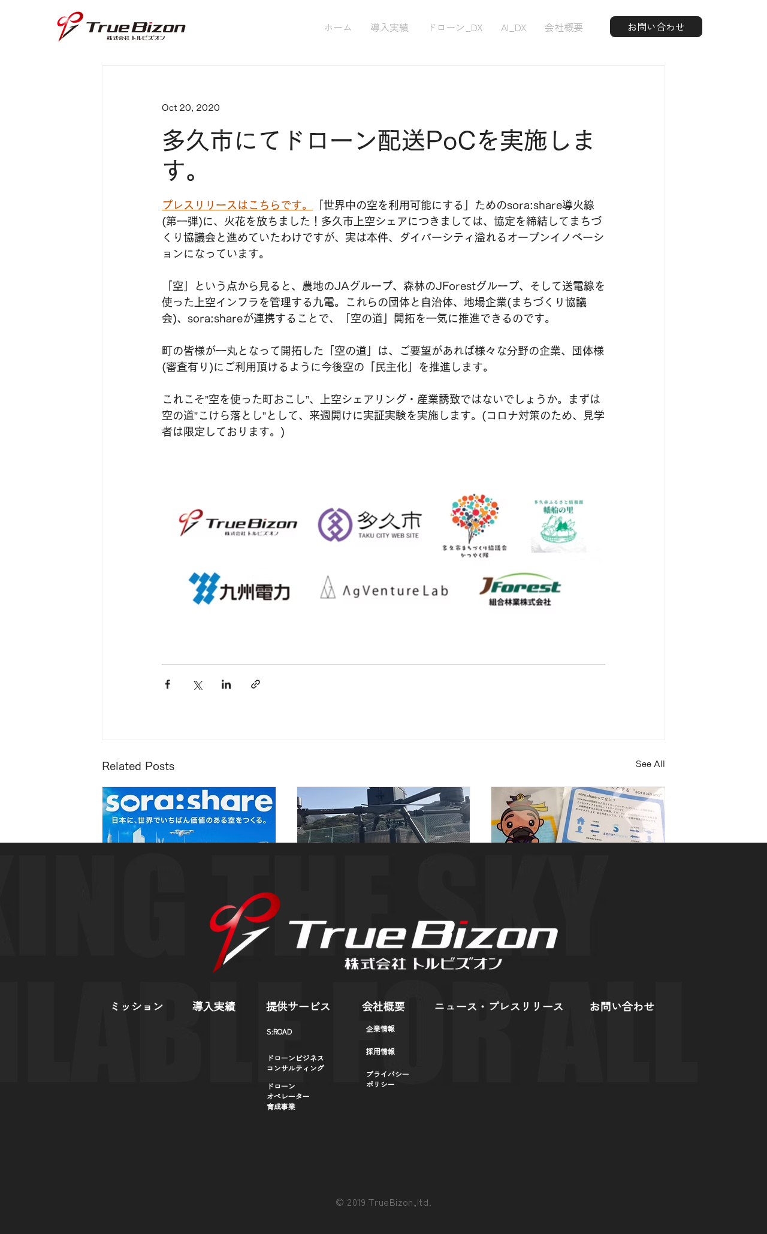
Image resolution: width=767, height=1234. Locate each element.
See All (650, 764)
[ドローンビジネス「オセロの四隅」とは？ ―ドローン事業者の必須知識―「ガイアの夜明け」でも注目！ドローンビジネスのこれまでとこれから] (189, 835)
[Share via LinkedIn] (226, 684)
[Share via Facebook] (167, 684)
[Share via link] (255, 684)
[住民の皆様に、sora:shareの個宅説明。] (578, 835)
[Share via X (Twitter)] (197, 684)
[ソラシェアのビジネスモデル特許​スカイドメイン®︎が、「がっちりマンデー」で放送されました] (383, 835)
